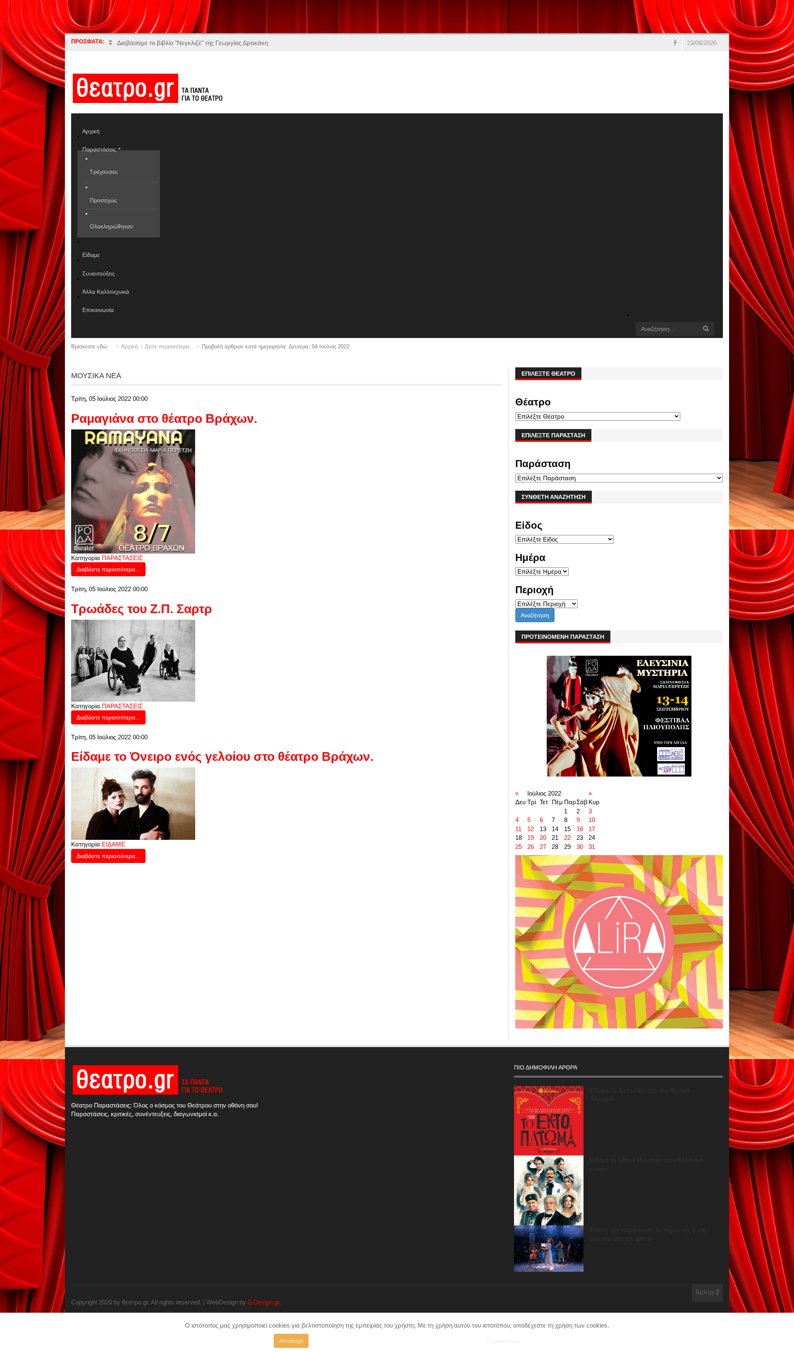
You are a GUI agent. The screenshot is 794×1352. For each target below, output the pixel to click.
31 (591, 846)
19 (530, 837)
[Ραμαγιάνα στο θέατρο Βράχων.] (133, 490)
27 (543, 846)
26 (530, 846)
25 (518, 846)
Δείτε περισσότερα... (169, 346)
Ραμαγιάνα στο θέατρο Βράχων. (164, 418)
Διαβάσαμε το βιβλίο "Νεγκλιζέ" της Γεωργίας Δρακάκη (192, 42)
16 (579, 828)
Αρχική (129, 346)
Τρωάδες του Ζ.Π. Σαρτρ (141, 609)
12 (530, 828)
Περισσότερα (503, 1341)
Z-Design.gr (263, 1302)
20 (543, 837)
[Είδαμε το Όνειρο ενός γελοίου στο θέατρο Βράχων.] (133, 803)
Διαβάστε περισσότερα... (108, 569)
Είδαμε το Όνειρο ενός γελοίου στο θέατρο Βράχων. (222, 756)
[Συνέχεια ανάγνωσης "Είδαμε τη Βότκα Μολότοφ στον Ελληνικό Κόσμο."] (549, 1190)
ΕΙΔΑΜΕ (113, 844)
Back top (706, 1293)
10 (591, 819)
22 (567, 837)
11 (518, 828)
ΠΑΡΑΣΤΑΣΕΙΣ (122, 557)
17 (591, 828)
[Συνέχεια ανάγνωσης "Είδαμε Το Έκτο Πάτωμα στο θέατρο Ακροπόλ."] (549, 1120)
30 (579, 846)
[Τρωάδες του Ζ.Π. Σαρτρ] (133, 660)
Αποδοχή (291, 1341)
